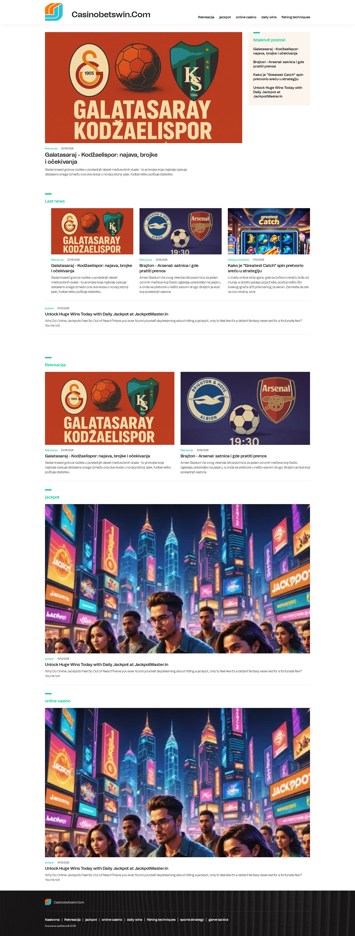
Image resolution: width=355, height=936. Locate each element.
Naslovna (52, 919)
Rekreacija (206, 17)
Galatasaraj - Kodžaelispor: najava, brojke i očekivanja (143, 104)
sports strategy (192, 919)
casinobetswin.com (69, 902)
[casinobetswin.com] (54, 12)
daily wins (269, 17)
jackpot (225, 17)
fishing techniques (295, 17)
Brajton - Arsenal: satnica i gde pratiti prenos (279, 64)
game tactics (218, 919)
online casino (246, 17)
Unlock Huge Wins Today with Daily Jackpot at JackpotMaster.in (279, 92)
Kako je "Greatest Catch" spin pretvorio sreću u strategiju (279, 77)
